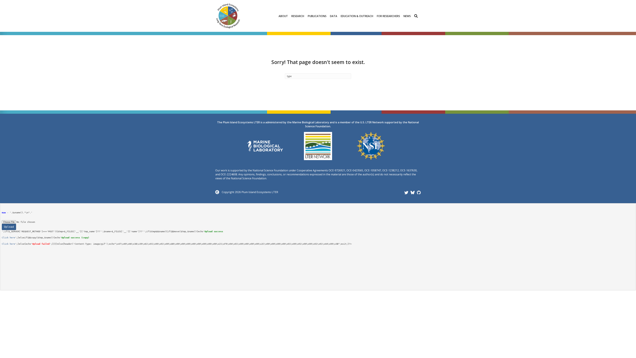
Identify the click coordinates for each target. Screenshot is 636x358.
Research (297, 16)
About (283, 16)
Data (333, 16)
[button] (417, 16)
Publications (317, 16)
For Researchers (388, 16)
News (407, 16)
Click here (8, 237)
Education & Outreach (357, 16)
